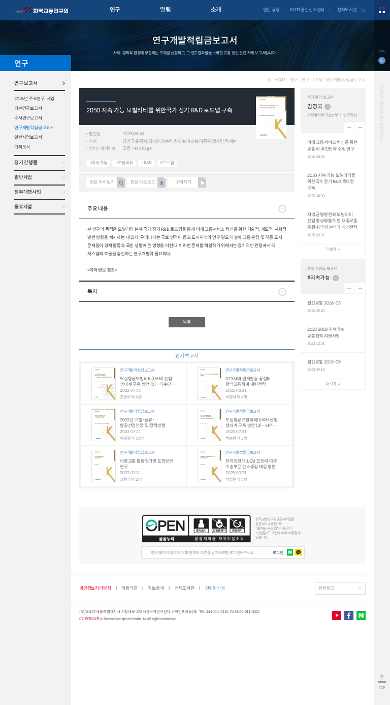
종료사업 (23, 207)
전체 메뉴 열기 (382, 10)
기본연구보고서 (28, 108)
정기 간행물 (26, 163)
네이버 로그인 (290, 552)
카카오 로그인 (298, 552)
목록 (187, 321)
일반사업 (23, 177)
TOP (382, 687)
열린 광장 (271, 9)
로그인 (278, 552)
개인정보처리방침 (95, 588)
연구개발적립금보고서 (34, 127)
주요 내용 (97, 208)
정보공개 (156, 588)
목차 (92, 291)
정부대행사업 (27, 192)
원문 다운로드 (143, 182)
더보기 (331, 249)
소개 (216, 9)
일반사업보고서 (28, 137)
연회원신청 (215, 588)
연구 (115, 9)
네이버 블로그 (361, 615)
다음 (360, 127)
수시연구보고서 (28, 117)
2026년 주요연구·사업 (34, 98)
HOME (280, 79)
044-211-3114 (217, 611)
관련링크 (326, 588)
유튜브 (336, 615)
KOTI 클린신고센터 (307, 9)
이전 (349, 127)
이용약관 (129, 588)
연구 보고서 (26, 83)
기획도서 (22, 146)
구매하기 (183, 182)
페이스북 (348, 615)
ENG (381, 51)
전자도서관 (347, 9)
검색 (381, 60)
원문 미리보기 (102, 182)
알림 (165, 9)
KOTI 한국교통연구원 (41, 10)
